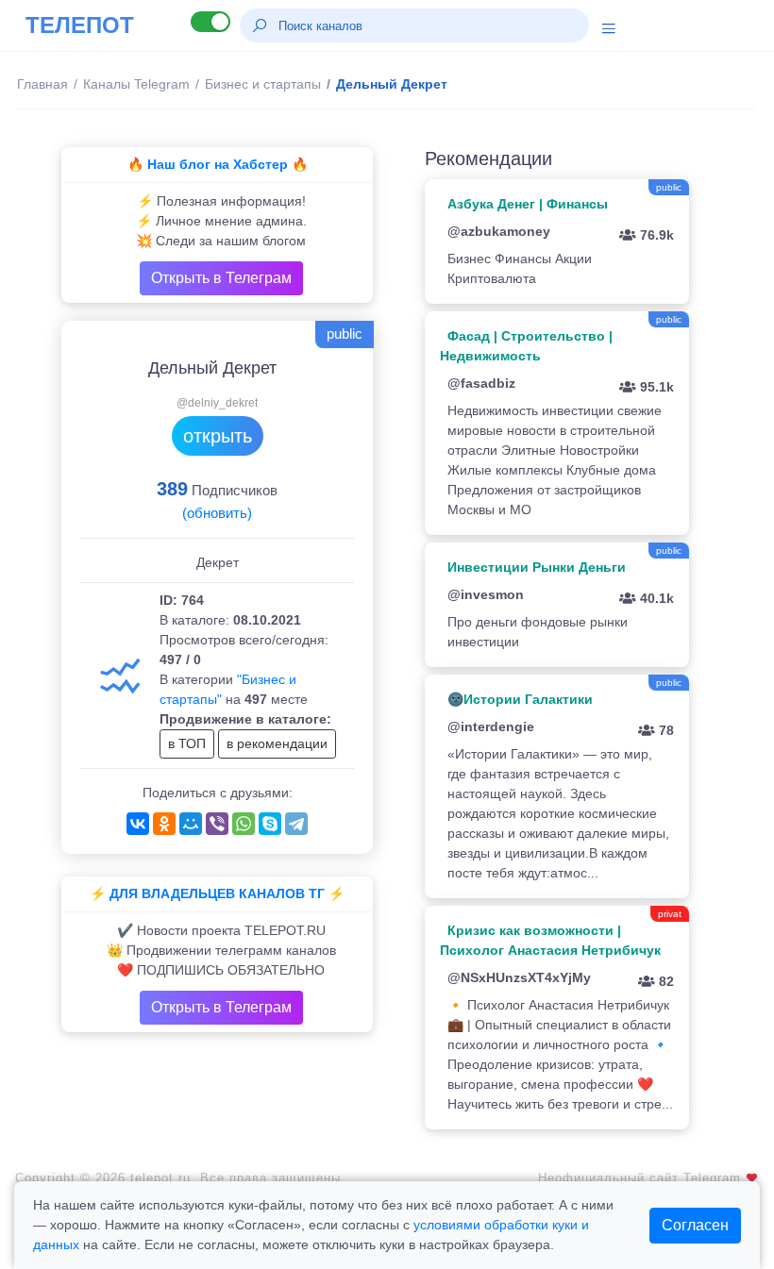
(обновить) (217, 513)
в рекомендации (277, 743)
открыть (217, 436)
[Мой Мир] (190, 823)
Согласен (695, 1225)
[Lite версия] (210, 21)
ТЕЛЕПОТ (79, 25)
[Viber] (217, 823)
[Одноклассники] (164, 823)
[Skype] (270, 823)
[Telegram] (296, 823)
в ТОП (187, 743)
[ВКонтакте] (137, 823)
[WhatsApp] (243, 823)
